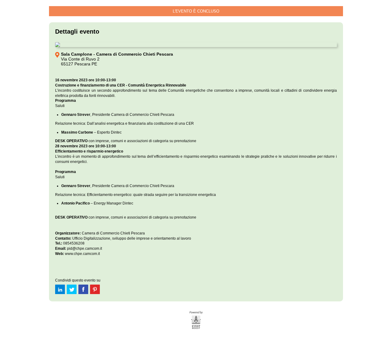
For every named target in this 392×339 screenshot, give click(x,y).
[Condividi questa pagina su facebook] (83, 289)
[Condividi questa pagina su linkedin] (60, 289)
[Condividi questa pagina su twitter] (72, 289)
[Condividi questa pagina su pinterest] (95, 289)
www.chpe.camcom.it (82, 254)
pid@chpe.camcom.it (84, 248)
